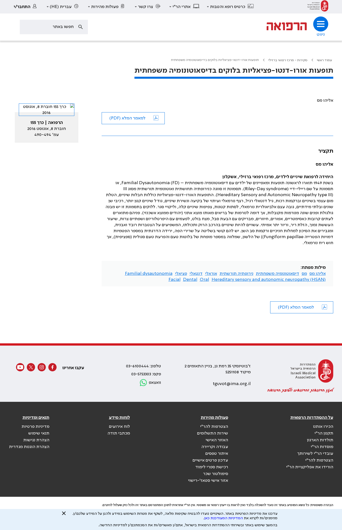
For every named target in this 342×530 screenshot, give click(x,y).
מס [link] (304, 273)
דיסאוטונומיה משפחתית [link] (277, 273)
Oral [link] (204, 279)
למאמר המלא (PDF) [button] (127, 118)
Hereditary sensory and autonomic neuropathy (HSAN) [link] (269, 279)
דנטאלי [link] (196, 273)
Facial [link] (174, 279)
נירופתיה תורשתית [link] (236, 273)
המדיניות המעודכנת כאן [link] (223, 518)
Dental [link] (190, 279)
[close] (64, 515)
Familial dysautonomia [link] (149, 273)
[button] (230, 6)
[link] (317, 6)
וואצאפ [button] (155, 382)
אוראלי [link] (211, 273)
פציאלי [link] (181, 273)
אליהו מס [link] (317, 273)
